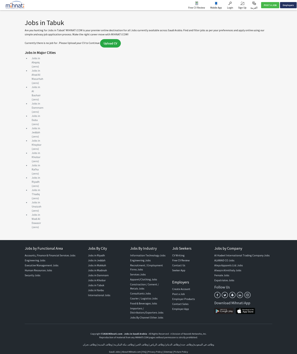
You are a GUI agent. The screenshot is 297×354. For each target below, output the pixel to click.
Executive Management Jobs (41, 265)
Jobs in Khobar (97, 280)
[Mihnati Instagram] (247, 295)
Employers (288, 5)
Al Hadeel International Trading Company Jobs (242, 255)
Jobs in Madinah (97, 270)
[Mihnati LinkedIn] (240, 295)
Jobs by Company (228, 248)
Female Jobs (221, 275)
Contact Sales (180, 304)
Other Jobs (156, 317)
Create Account (181, 289)
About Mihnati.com (131, 351)
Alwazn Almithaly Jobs (227, 270)
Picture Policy (181, 351)
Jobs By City (97, 248)
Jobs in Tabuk (96, 285)
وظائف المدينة (105, 344)
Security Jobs (32, 275)
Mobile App (216, 7)
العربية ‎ (254, 7)
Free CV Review (196, 7)
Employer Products (183, 299)
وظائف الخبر (142, 344)
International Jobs (99, 295)
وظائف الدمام (173, 344)
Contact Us (178, 265)
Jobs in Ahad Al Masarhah (37, 74)
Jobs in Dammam (98, 275)
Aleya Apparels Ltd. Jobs (228, 265)
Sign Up (242, 7)
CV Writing (178, 255)
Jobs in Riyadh (96, 255)
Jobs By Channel (140, 317)
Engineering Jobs (35, 260)
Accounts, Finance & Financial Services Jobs (50, 255)
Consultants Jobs (140, 293)
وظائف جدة (187, 344)
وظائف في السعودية (204, 344)
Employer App (180, 309)
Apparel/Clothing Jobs (143, 279)
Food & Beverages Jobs (143, 303)
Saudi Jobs (114, 351)
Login (230, 7)
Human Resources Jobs (38, 270)
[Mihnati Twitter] (225, 295)
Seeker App (178, 270)
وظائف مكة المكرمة (124, 344)
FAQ (144, 351)
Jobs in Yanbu (96, 290)
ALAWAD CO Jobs (224, 260)
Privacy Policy (155, 351)
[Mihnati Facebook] (217, 295)
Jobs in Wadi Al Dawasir (36, 219)
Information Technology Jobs (148, 255)
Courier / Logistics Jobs (144, 298)
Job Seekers (181, 248)
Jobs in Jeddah (96, 260)
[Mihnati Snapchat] (232, 295)
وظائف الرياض (157, 344)
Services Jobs (138, 274)
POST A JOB (270, 5)
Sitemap (168, 351)
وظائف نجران (89, 344)
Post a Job (178, 294)
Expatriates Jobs (224, 280)
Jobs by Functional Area (44, 248)
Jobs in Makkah (97, 265)
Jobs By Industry (143, 248)
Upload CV (110, 43)
